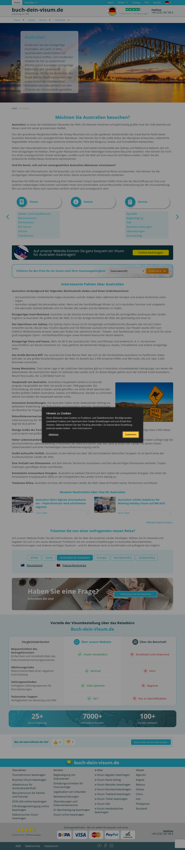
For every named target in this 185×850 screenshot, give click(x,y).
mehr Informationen (82, 428)
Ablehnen (54, 434)
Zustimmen (130, 434)
